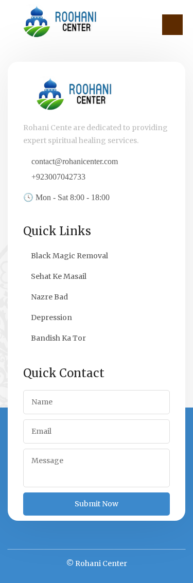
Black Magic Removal (69, 255)
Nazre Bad (49, 297)
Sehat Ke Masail (58, 276)
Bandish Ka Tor (58, 338)
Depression (51, 317)
